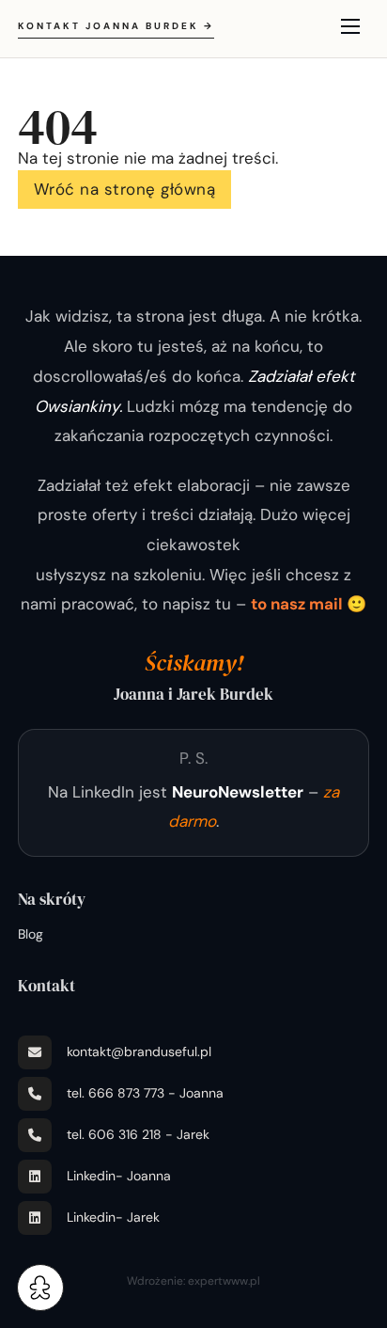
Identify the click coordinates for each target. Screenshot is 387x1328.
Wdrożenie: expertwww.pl (193, 1280)
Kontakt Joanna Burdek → (116, 26)
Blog (30, 933)
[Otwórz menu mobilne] (350, 26)
